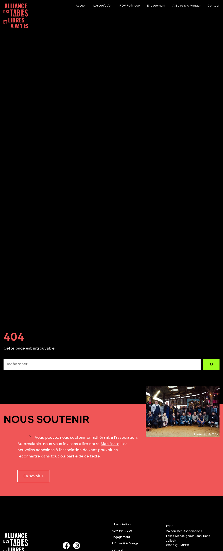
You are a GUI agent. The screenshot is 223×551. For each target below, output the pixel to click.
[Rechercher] (211, 364)
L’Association (121, 524)
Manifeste (110, 444)
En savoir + (33, 476)
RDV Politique (122, 530)
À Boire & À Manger (126, 543)
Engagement (121, 537)
